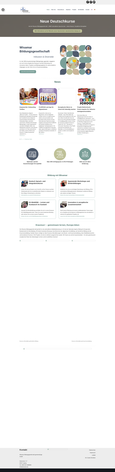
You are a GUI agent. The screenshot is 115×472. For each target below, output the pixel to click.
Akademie (68, 9)
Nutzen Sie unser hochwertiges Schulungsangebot (72, 195)
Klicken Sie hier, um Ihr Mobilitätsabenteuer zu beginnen (34, 216)
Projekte (74, 9)
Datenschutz (92, 450)
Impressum (92, 452)
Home (48, 9)
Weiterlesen (22, 135)
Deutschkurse (61, 9)
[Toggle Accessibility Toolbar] (3, 9)
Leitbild (93, 455)
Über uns (53, 9)
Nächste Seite (28, 139)
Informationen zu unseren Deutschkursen (31, 195)
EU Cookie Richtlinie (90, 457)
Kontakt (87, 9)
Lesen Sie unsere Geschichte (27, 71)
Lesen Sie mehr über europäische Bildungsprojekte (72, 216)
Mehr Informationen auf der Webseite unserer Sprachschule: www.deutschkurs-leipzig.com (57, 31)
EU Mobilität (81, 9)
